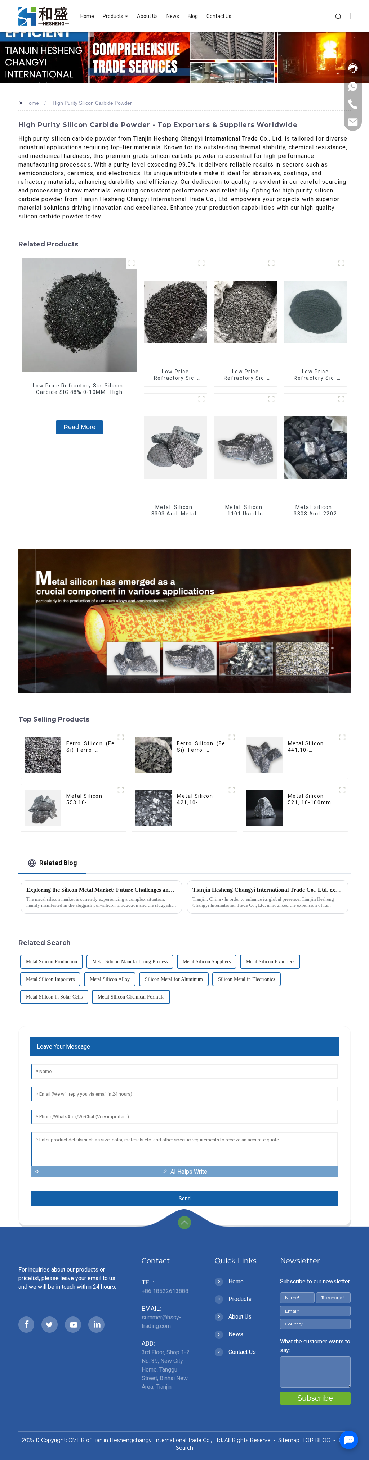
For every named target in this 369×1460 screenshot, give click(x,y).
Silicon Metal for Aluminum (174, 979)
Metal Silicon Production (51, 961)
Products (240, 1299)
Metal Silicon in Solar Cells (54, 997)
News (235, 1334)
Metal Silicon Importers (50, 979)
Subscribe (315, 1398)
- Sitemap (286, 1440)
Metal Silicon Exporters (270, 961)
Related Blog (58, 863)
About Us (240, 1316)
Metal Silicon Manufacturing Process (130, 961)
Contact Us (242, 1351)
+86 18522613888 (165, 1291)
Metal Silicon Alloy (110, 979)
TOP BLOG (317, 1440)
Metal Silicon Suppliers (207, 961)
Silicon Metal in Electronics (246, 979)
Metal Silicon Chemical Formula (131, 997)
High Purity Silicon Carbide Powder (92, 103)
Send (185, 1198)
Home (32, 103)
